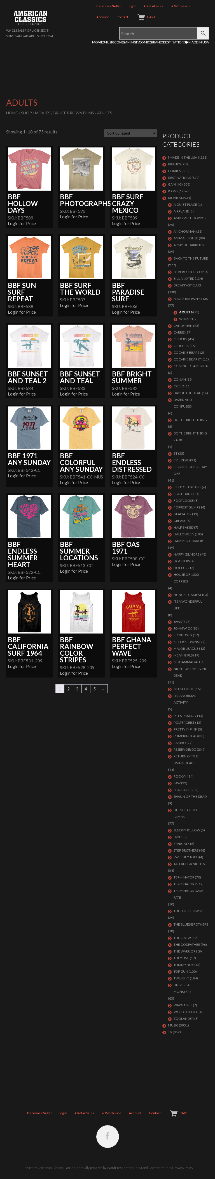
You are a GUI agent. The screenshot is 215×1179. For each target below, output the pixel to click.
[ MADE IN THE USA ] (183, 157)
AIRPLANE (181, 211)
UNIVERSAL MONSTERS (182, 988)
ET (175, 453)
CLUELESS (181, 346)
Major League (186, 648)
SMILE (178, 837)
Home (12, 112)
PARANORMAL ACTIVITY (185, 698)
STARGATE (182, 844)
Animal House (186, 238)
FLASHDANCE (184, 494)
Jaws (178, 621)
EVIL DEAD (182, 460)
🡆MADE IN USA (197, 42)
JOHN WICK (183, 628)
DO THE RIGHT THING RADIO (190, 436)
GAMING (129, 42)
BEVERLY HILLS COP (189, 272)
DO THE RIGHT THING (190, 420)
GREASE (180, 521)
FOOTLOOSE (184, 500)
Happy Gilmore (187, 554)
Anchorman (185, 231)
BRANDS (157, 42)
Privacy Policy (183, 1168)
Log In (132, 6)
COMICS (145, 42)
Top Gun (181, 971)
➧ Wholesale (180, 6)
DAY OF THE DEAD (187, 393)
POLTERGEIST (184, 722)
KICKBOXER (183, 635)
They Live (181, 958)
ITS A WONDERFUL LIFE (188, 604)
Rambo (180, 743)
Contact (122, 17)
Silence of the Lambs (186, 813)
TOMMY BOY (184, 965)
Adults (186, 312)
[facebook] (107, 1136)
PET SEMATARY (185, 716)
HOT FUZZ (182, 568)
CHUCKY (180, 339)
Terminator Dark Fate (189, 894)
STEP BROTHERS (186, 850)
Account (102, 17)
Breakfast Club (187, 285)
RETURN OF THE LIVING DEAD (186, 759)
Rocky (179, 776)
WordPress (115, 1168)
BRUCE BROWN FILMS (73, 112)
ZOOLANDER (184, 1018)
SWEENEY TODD (186, 857)
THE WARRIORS (185, 951)
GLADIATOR (182, 514)
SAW (177, 783)
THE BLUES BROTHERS (191, 924)
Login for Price (22, 223)
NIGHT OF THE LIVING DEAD (190, 672)
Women (186, 319)
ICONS (118, 42)
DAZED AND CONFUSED (183, 402)
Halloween (184, 534)
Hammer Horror (188, 541)
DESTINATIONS (174, 42)
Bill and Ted (184, 278)
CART (151, 17)
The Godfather (187, 944)
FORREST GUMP (186, 507)
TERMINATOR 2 (185, 884)
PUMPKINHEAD (186, 736)
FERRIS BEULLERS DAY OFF (190, 470)
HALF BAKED (183, 527)
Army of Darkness (189, 245)
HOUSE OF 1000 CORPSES (186, 577)
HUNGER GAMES (187, 595)
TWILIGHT (181, 978)
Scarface (182, 790)
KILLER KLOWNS (186, 642)
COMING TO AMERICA (191, 366)
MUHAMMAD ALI (187, 662)
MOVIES (98, 42)
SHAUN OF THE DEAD (190, 796)
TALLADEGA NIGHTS (189, 864)
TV (137, 42)
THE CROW (182, 938)
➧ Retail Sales (153, 6)
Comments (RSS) (160, 1168)
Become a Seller (108, 6)
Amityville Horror (190, 218)
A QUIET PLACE (185, 204)
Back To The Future (191, 258)
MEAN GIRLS (183, 655)
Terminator (184, 877)
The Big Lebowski (189, 911)
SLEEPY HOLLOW (187, 830)
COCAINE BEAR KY (188, 359)
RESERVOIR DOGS (187, 749)
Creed (179, 386)
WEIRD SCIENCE (186, 1012)
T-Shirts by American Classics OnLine (48, 1168)
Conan (180, 379)
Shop (26, 112)
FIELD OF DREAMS (187, 487)
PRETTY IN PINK (185, 729)
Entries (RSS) (132, 1168)
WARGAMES (183, 1005)
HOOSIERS (182, 561)
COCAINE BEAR (185, 352)
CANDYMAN (183, 325)
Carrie (179, 332)
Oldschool (184, 689)
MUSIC (109, 42)
